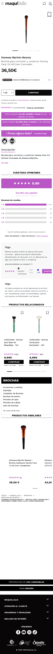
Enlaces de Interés (15, 619)
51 (27, 100)
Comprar (14, 362)
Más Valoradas (12, 236)
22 (23, 100)
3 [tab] (20, 371)
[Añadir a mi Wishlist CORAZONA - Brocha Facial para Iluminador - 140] (39, 312)
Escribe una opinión (26, 193)
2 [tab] (15, 371)
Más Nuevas (42, 236)
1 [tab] (15, 50)
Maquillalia (11, 600)
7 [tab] (43, 371)
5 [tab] (32, 371)
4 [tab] (26, 371)
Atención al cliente (15, 606)
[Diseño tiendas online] (39, 642)
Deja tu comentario (35, 108)
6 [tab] (37, 371)
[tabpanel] (26, 29)
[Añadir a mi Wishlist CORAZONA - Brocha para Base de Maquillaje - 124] (14, 312)
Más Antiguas (28, 236)
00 (20, 100)
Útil (38, 272)
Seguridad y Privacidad (17, 612)
